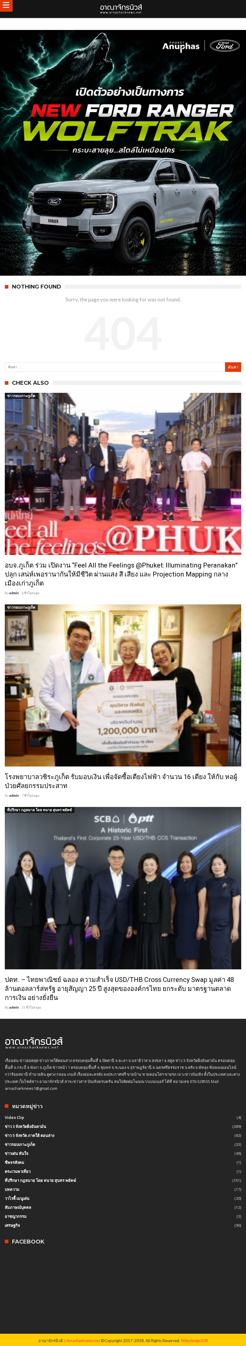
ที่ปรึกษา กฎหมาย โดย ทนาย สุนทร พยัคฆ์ (39, 810)
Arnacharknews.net (83, 1340)
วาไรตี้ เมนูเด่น (17, 1198)
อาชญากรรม (16, 1216)
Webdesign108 (194, 1340)
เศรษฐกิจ (12, 1225)
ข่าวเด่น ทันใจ (16, 1153)
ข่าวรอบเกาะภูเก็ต (21, 395)
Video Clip (14, 1117)
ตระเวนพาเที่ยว (18, 1171)
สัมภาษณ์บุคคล (18, 1207)
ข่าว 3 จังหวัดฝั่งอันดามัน (25, 1126)
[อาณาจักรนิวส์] (123, 9)
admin (14, 593)
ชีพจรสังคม (14, 1162)
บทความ (12, 1189)
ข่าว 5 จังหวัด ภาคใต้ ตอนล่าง (29, 1135)
